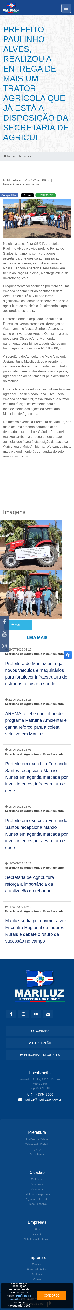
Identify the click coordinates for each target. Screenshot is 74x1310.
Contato (41, 1030)
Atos (37, 1229)
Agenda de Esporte (37, 1199)
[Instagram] (4, 646)
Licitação (37, 1234)
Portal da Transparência (37, 1194)
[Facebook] (4, 622)
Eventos (37, 1264)
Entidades (37, 1179)
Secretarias (37, 1154)
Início (10, 156)
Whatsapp (47, 195)
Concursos (37, 1184)
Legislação (37, 1149)
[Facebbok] (11, 1014)
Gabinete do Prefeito (37, 1144)
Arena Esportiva (37, 1204)
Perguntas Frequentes (41, 1054)
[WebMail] (48, 1014)
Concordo (51, 1295)
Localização (41, 1043)
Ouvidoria (37, 1189)
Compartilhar (9, 195)
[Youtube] (4, 634)
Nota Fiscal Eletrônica (37, 1239)
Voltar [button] (19, 624)
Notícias (25, 156)
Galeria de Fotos (37, 1269)
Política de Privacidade (19, 1297)
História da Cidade (37, 1139)
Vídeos (37, 1279)
